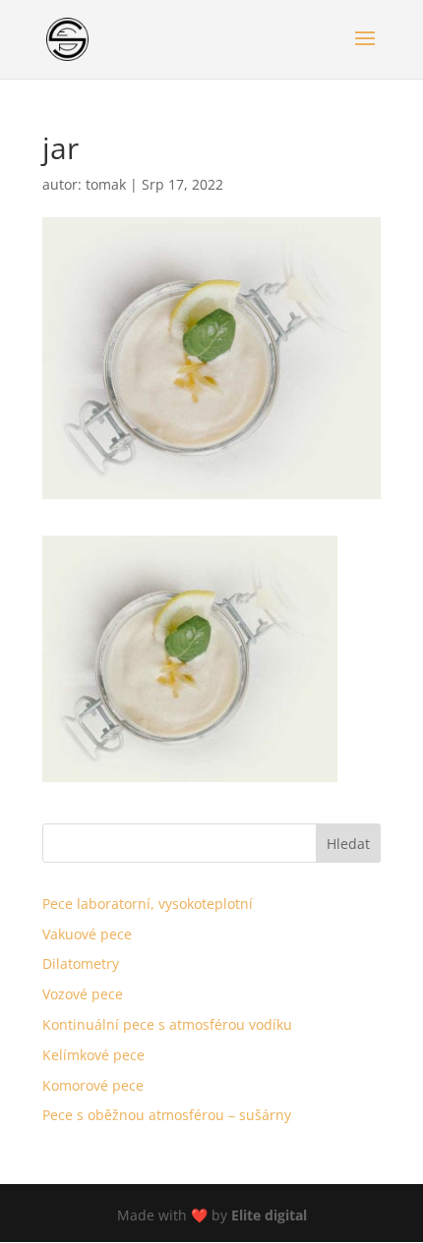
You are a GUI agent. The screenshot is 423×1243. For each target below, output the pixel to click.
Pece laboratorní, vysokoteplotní (147, 903)
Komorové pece (93, 1085)
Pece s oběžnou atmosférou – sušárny (166, 1114)
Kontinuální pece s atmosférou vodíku (167, 1024)
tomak (106, 184)
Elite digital (269, 1215)
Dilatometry (80, 963)
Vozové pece (82, 994)
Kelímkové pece (93, 1054)
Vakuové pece (87, 934)
